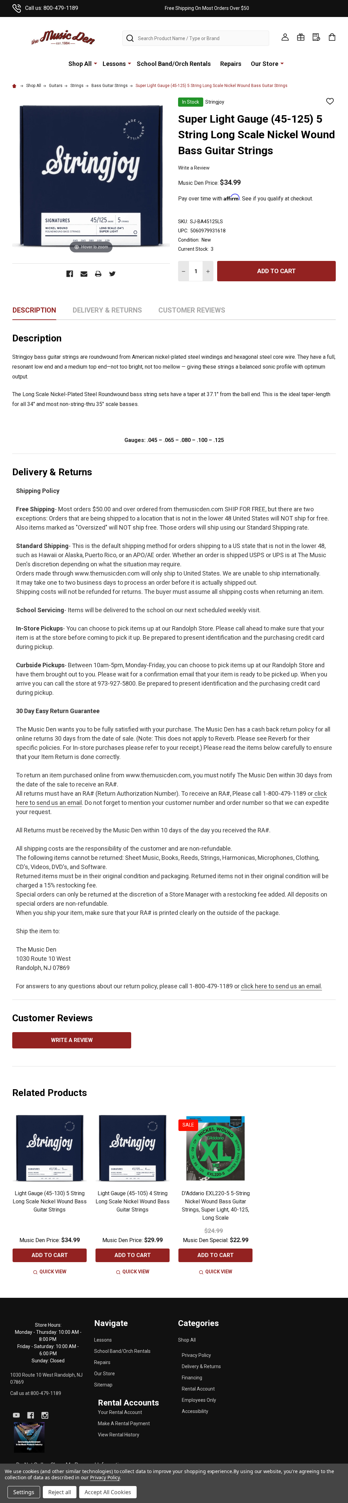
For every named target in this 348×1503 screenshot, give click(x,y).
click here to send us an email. (281, 986)
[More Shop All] (95, 63)
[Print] (98, 274)
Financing (192, 1377)
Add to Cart (276, 271)
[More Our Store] (282, 63)
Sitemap (103, 1384)
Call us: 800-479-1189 (51, 8)
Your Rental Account (120, 1412)
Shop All (80, 63)
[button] (29, 1437)
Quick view (52, 1271)
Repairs (230, 63)
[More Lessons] (129, 63)
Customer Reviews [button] (191, 312)
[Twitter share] (112, 274)
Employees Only (199, 1400)
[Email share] (84, 274)
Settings (23, 1492)
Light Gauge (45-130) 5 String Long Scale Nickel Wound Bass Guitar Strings (50, 1201)
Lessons (114, 63)
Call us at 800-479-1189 (35, 1393)
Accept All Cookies (108, 1492)
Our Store (264, 63)
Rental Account (198, 1389)
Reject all (59, 1492)
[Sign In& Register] (285, 37)
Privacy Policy (196, 1355)
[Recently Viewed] (316, 37)
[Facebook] (30, 1415)
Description (34, 310)
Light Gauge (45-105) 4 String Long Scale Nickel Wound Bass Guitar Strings (132, 1201)
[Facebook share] (70, 274)
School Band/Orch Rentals (174, 63)
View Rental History (118, 1434)
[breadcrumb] (15, 85)
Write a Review (194, 168)
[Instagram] (45, 1415)
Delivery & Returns (201, 1366)
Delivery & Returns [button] (107, 312)
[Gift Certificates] (300, 37)
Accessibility (195, 1411)
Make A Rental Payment (124, 1423)
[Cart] (332, 37)
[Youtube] (16, 1415)
